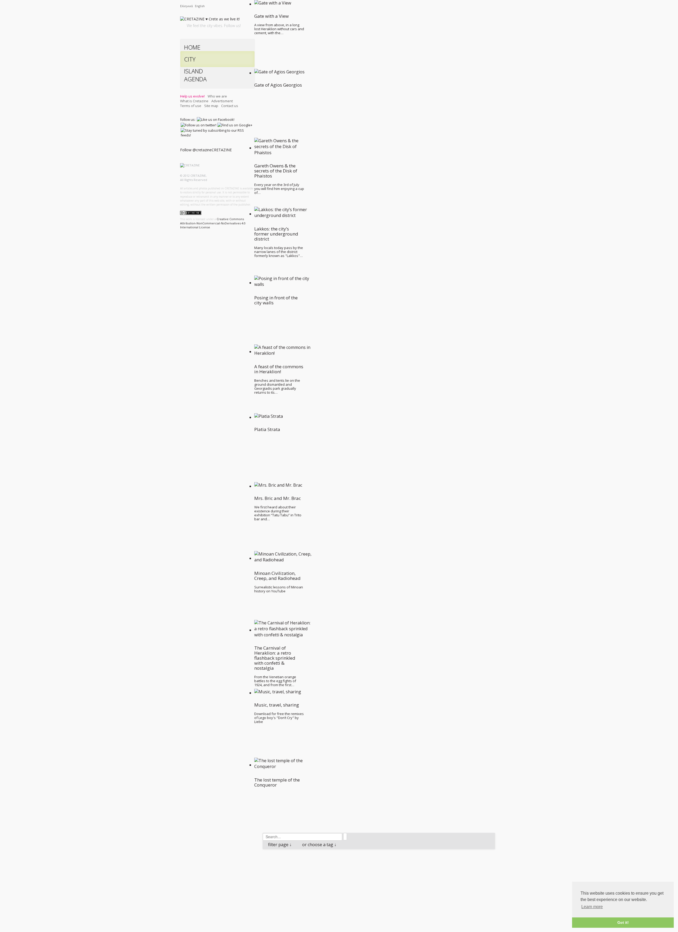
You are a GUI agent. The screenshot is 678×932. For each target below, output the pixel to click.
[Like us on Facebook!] (215, 119)
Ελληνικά (187, 6)
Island (193, 71)
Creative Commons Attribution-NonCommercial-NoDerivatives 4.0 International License (213, 223)
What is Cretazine (194, 101)
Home (192, 47)
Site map (211, 105)
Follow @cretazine (196, 149)
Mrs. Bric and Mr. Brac (293, 867)
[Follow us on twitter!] (198, 124)
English (200, 6)
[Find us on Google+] (235, 124)
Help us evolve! (192, 96)
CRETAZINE (222, 149)
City (189, 59)
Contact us (229, 105)
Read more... (320, 902)
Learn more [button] (592, 906)
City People (296, 874)
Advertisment (222, 101)
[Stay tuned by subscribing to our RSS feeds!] (217, 132)
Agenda (195, 79)
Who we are (217, 96)
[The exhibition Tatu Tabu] (299, 857)
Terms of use (190, 105)
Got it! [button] (623, 922)
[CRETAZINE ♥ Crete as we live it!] (210, 20)
